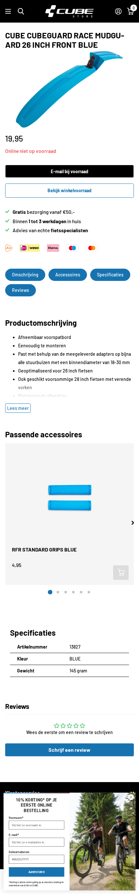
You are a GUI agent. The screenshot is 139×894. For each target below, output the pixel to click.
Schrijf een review (69, 750)
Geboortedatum (19, 852)
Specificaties (110, 274)
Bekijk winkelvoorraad (69, 190)
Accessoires (67, 274)
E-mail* (14, 835)
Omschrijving (25, 274)
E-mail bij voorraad (69, 171)
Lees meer (18, 408)
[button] (132, 522)
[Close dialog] (131, 797)
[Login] (118, 11)
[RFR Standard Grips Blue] (69, 498)
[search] (21, 11)
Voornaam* (16, 818)
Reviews (20, 290)
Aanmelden (36, 872)
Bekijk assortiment (9, 11)
